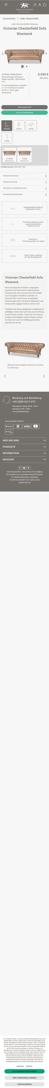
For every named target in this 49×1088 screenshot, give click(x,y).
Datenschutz (20, 1066)
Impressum (29, 1066)
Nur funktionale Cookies (24, 1078)
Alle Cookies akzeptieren (24, 1071)
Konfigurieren (25, 1084)
